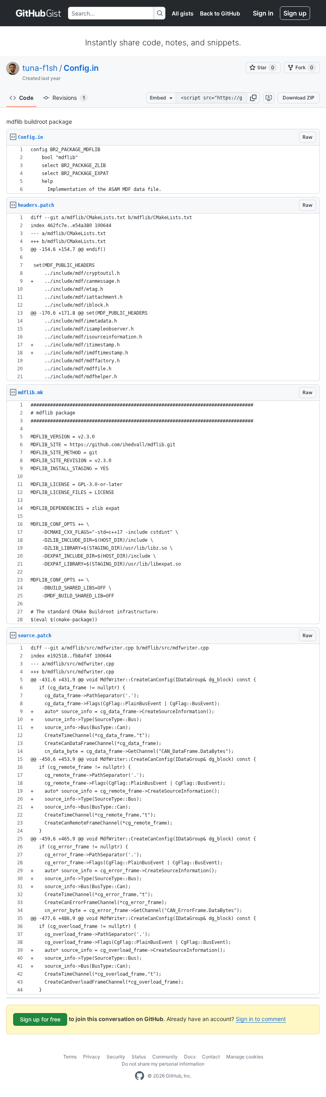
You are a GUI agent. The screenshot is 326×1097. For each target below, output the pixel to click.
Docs (190, 1057)
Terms (70, 1057)
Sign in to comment (261, 1018)
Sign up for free (40, 1019)
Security (116, 1057)
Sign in (263, 13)
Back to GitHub (220, 13)
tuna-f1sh (40, 68)
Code (26, 97)
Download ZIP (298, 98)
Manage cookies (244, 1057)
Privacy (91, 1057)
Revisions (68, 97)
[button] (253, 97)
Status (139, 1057)
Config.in (81, 68)
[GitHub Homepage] (139, 1076)
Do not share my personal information (163, 1064)
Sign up (295, 13)
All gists (183, 13)
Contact (211, 1057)
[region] (163, 170)
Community (165, 1057)
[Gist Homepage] (39, 13)
